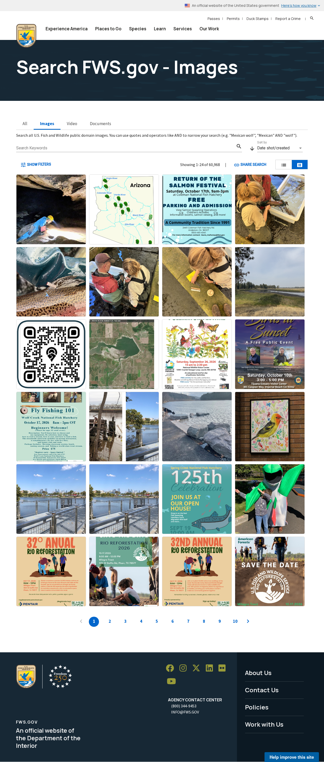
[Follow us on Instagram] (184, 668)
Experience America (67, 29)
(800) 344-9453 (183, 705)
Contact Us (262, 690)
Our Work (209, 29)
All (25, 123)
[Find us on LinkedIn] (211, 668)
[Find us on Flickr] (223, 668)
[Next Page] (248, 622)
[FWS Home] (26, 36)
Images (47, 123)
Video (72, 123)
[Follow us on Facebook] (171, 668)
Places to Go (108, 29)
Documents (100, 123)
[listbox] (280, 148)
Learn (160, 29)
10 (235, 621)
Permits (233, 18)
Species (137, 29)
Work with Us (264, 724)
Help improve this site (292, 757)
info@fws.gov (185, 711)
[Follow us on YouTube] (173, 681)
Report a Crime (288, 18)
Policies (257, 707)
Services (182, 29)
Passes (214, 18)
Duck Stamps (258, 18)
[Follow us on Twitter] (198, 668)
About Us (258, 672)
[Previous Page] (81, 622)
